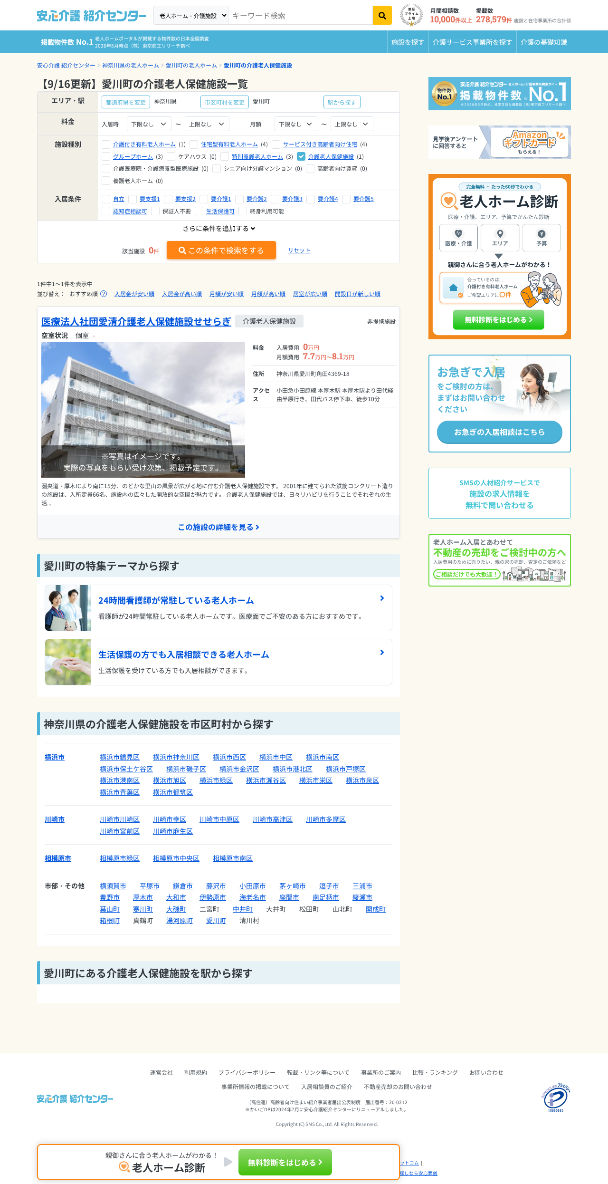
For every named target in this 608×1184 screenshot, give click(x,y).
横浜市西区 (229, 756)
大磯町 (176, 909)
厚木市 (143, 897)
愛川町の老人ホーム (191, 65)
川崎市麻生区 (173, 831)
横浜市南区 (322, 756)
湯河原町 (179, 920)
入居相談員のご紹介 (326, 1086)
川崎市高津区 (273, 819)
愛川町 (216, 920)
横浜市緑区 (216, 780)
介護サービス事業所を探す (473, 42)
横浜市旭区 (169, 780)
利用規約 (195, 1072)
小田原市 (252, 885)
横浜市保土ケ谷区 (126, 768)
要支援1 (150, 198)
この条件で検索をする (226, 250)
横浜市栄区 (315, 780)
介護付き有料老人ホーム (144, 143)
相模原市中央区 (176, 858)
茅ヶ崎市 (292, 885)
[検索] (382, 15)
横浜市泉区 (362, 780)
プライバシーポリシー (247, 1072)
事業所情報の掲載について (255, 1086)
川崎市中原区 (219, 819)
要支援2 (185, 198)
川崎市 (55, 819)
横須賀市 (113, 885)
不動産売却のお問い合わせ (398, 1086)
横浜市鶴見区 (120, 756)
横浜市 (55, 756)
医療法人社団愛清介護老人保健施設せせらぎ (136, 321)
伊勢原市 (213, 897)
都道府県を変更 (126, 102)
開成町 (376, 909)
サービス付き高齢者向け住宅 (320, 143)
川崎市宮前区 (120, 831)
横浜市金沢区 (239, 768)
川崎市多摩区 (326, 819)
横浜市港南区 (120, 780)
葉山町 (110, 909)
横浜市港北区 (293, 768)
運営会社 (161, 1072)
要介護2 (257, 198)
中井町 (243, 909)
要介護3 (292, 198)
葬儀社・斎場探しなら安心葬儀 (404, 1173)
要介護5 (363, 198)
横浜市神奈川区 (176, 756)
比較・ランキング (435, 1072)
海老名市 (252, 897)
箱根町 (110, 920)
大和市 (176, 897)
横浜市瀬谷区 (266, 780)
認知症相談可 (130, 211)
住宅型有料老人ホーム (229, 143)
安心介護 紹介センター (66, 65)
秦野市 (110, 897)
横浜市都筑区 (173, 792)
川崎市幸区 (169, 819)
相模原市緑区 (120, 858)
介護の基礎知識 (544, 42)
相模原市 (58, 858)
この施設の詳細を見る (216, 526)
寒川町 (143, 909)
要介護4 (328, 198)
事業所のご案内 (381, 1072)
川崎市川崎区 (120, 819)
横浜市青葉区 (120, 792)
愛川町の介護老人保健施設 (258, 65)
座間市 (289, 897)
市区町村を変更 (225, 102)
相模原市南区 (233, 858)
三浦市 (362, 885)
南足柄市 (326, 897)
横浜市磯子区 (186, 768)
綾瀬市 (362, 897)
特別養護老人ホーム (257, 156)
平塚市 (150, 885)
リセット (299, 250)
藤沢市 (216, 885)
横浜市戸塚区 (346, 768)
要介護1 (221, 198)
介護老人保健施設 (331, 156)
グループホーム (133, 156)
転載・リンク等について (318, 1072)
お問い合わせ (486, 1072)
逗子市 (329, 885)
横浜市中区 (276, 756)
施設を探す (408, 42)
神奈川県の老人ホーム (130, 65)
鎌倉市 (183, 885)
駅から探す (342, 102)
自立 (118, 198)
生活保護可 (220, 211)
